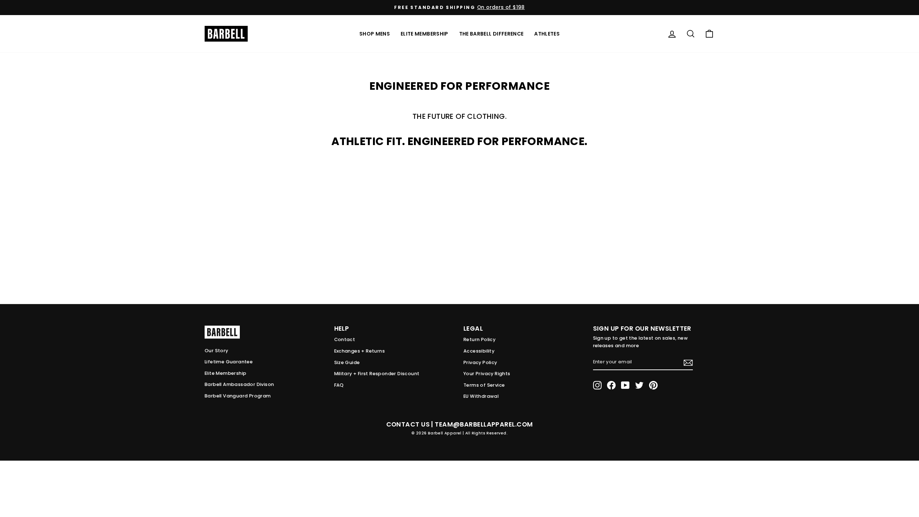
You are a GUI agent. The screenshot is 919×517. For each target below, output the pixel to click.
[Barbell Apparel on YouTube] (625, 385)
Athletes (547, 33)
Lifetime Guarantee (229, 362)
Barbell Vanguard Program (238, 396)
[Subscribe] (688, 362)
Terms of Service (484, 385)
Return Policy (479, 339)
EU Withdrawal (481, 396)
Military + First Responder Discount (377, 374)
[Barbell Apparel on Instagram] (597, 385)
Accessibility (478, 351)
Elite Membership (424, 33)
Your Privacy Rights (486, 374)
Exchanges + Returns (359, 351)
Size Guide (347, 362)
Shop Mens (374, 33)
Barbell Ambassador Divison (239, 384)
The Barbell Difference (491, 33)
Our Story (216, 351)
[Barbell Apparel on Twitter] (639, 385)
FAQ (339, 385)
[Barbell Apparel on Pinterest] (653, 385)
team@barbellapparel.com (484, 424)
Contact (344, 339)
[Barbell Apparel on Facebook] (611, 385)
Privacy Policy (480, 362)
